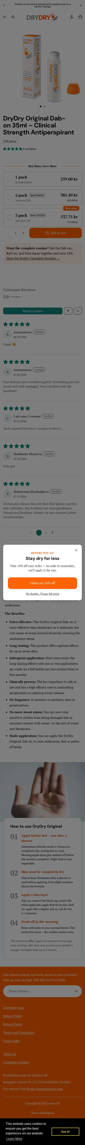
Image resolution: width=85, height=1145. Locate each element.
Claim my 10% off (42, 583)
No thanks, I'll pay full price (42, 593)
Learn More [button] (14, 1138)
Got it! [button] (65, 1131)
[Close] (76, 550)
